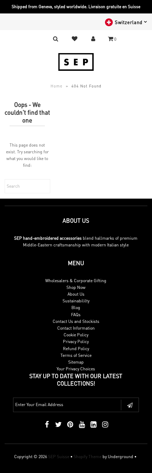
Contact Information (76, 328)
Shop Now (76, 287)
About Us (76, 294)
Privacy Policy (76, 341)
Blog (75, 307)
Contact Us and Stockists (76, 321)
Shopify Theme (87, 456)
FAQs (76, 314)
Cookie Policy (76, 334)
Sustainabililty (76, 300)
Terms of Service (76, 355)
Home (57, 86)
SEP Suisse (58, 456)
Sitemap (76, 362)
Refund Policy (76, 348)
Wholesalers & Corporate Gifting (75, 280)
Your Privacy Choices (76, 368)
